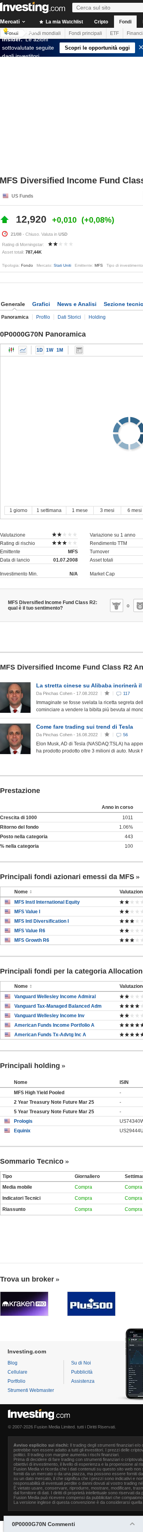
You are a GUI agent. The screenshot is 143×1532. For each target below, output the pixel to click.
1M (59, 350)
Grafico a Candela (11, 350)
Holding (97, 317)
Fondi (125, 22)
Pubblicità (82, 1372)
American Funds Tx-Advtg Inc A (50, 1034)
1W (49, 350)
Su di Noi (81, 1363)
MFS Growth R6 (31, 940)
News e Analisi (77, 304)
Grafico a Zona (22, 350)
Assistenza (83, 1381)
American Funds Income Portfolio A (54, 1025)
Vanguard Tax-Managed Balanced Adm (58, 1006)
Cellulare (17, 1372)
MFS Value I (27, 911)
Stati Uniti (62, 265)
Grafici (41, 304)
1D (40, 350)
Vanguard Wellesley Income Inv (49, 1015)
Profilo (43, 317)
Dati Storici (69, 317)
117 (126, 693)
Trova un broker (27, 1279)
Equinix (22, 1131)
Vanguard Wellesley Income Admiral (55, 996)
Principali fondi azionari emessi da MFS (67, 877)
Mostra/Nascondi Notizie (79, 350)
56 (125, 735)
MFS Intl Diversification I (41, 921)
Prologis (23, 1121)
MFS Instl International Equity (47, 902)
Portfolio (16, 1381)
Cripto (101, 22)
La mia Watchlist (63, 22)
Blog (12, 1363)
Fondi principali (85, 33)
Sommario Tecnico (32, 1161)
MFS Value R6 (29, 930)
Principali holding (30, 1066)
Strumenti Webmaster (31, 1390)
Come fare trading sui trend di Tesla (84, 727)
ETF (114, 33)
